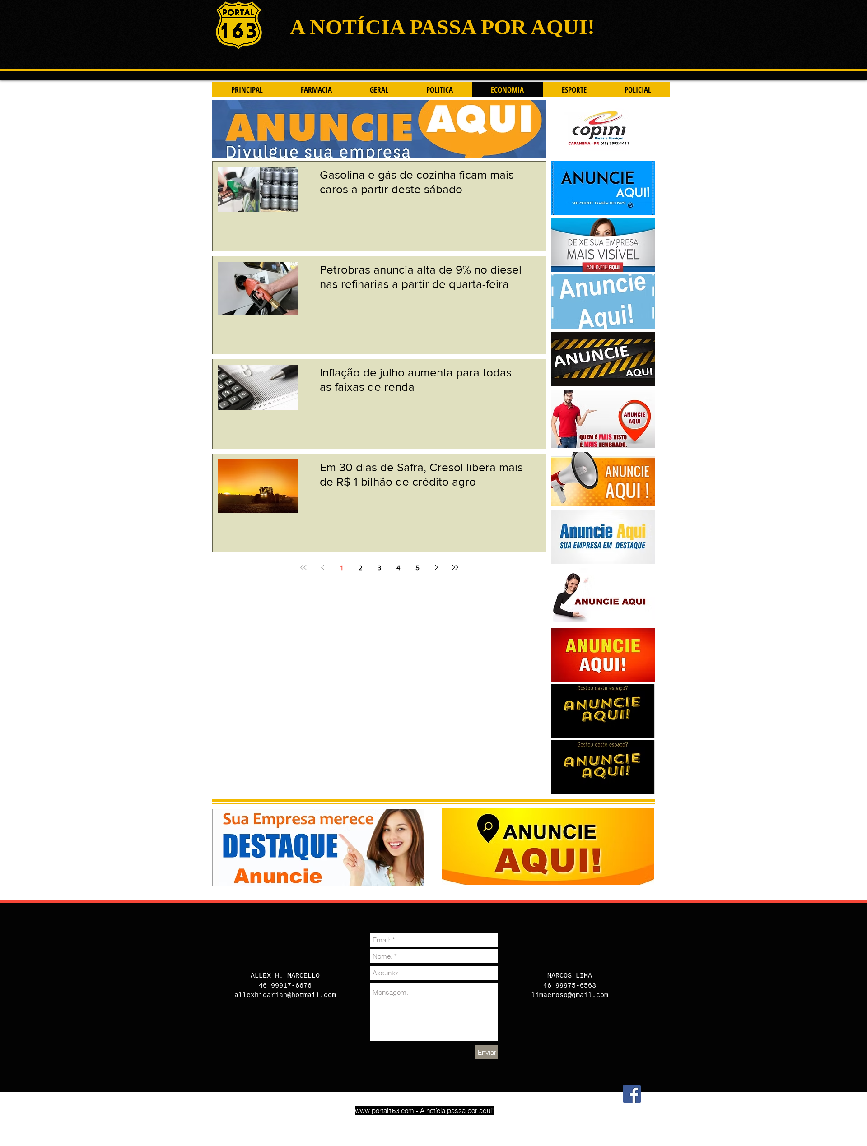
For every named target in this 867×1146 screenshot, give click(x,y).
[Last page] (455, 567)
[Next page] (436, 567)
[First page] (303, 567)
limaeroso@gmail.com (569, 995)
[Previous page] (322, 567)
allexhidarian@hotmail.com (285, 995)
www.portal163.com (384, 1110)
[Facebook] (632, 1094)
